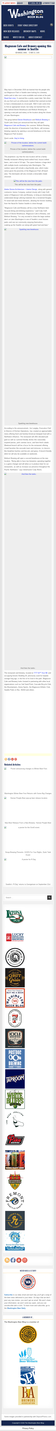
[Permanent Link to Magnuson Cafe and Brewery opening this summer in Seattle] (28, 69)
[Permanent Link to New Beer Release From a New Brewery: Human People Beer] (28, 808)
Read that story (10, 98)
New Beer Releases (11, 31)
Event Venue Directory (28, 25)
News (42, 31)
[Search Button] (51, 24)
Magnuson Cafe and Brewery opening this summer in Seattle (28, 47)
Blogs (6, 37)
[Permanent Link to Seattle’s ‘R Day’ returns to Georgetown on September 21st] (28, 870)
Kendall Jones (22, 52)
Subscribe (8, 1295)
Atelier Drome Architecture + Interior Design (20, 189)
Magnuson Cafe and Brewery (15, 125)
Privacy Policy (28, 1428)
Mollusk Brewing (41, 120)
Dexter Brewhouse (25, 120)
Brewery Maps (29, 31)
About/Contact (35, 37)
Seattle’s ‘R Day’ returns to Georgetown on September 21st (28, 884)
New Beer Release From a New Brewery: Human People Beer (28, 823)
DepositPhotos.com (43, 1417)
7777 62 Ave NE (41, 673)
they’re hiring (19, 138)
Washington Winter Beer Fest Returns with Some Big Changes (28, 793)
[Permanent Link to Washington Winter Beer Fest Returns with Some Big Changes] (28, 779)
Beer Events (8, 25)
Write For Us (18, 37)
